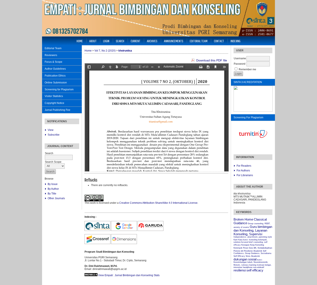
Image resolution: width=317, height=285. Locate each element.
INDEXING (235, 41)
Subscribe (54, 134)
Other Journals (56, 198)
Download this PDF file (211, 60)
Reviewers (51, 55)
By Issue (53, 184)
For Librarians (245, 175)
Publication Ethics (55, 75)
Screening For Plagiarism (248, 117)
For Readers (244, 165)
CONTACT (219, 41)
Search (120, 41)
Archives (152, 41)
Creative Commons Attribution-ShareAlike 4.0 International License (158, 202)
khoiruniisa (125, 50)
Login (106, 41)
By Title (52, 193)
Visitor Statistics (54, 96)
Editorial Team (53, 48)
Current (135, 41)
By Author (53, 188)
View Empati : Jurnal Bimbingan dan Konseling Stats (129, 275)
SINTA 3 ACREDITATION (248, 82)
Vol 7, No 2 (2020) (105, 50)
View (50, 130)
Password (239, 63)
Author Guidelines (55, 68)
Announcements (173, 41)
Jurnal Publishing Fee (57, 109)
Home (80, 41)
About (93, 41)
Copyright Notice (54, 103)
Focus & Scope (53, 61)
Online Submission (56, 82)
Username (240, 58)
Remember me (247, 69)
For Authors (243, 170)
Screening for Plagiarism (59, 89)
